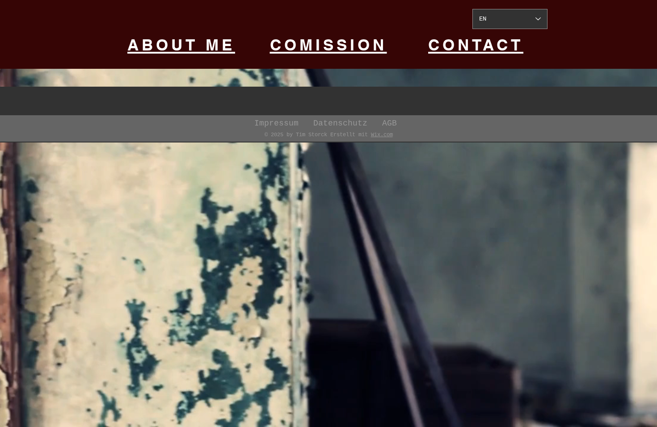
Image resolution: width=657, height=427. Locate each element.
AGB (389, 123)
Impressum (283, 123)
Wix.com (382, 135)
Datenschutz (347, 123)
